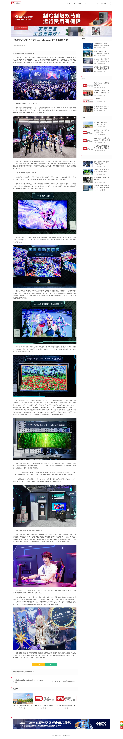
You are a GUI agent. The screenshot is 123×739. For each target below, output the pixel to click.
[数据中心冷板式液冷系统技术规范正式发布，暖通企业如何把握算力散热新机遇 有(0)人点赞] (88, 188)
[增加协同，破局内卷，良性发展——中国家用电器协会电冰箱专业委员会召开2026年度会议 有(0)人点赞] (88, 93)
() (38, 664)
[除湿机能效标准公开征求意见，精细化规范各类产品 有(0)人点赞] (88, 172)
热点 (79, 3)
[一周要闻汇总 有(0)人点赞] (88, 101)
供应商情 (103, 3)
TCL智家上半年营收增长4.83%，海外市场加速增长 (66, 705)
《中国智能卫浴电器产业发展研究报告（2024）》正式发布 (29, 681)
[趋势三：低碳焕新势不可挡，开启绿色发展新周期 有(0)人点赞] (88, 69)
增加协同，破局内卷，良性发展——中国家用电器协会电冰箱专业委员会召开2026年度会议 (101, 92)
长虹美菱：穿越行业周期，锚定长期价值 (23, 705)
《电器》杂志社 (54, 735)
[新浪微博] (121, 727)
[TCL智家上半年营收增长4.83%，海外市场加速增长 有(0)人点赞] (88, 140)
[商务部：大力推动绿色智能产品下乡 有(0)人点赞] (88, 85)
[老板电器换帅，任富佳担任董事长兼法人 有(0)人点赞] (88, 132)
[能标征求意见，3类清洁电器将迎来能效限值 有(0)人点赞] (88, 164)
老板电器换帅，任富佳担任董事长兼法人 (45, 705)
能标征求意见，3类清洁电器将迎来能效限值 (102, 163)
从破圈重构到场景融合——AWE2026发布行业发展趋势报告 (101, 44)
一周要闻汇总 (98, 98)
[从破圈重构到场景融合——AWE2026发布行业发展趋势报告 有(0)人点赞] (88, 46)
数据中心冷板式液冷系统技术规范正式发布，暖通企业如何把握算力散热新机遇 (101, 187)
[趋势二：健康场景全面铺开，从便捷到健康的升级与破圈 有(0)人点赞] (88, 61)
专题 (74, 3)
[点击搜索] (110, 4)
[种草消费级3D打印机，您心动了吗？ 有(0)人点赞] (88, 180)
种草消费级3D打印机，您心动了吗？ (101, 178)
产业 (85, 3)
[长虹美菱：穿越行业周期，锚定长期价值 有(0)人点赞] (88, 125)
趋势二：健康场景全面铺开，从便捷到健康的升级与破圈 (101, 60)
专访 (96, 3)
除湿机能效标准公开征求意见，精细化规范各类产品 (101, 171)
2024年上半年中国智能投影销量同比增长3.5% (63, 681)
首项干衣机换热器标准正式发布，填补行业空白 (101, 107)
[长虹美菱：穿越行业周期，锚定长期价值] (23, 698)
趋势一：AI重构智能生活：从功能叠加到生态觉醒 (101, 52)
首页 (68, 3)
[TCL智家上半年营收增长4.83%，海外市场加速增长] (66, 698)
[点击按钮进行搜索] (121, 722)
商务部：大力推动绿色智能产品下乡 (101, 84)
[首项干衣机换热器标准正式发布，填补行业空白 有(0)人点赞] (88, 109)
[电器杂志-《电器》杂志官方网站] (16, 2)
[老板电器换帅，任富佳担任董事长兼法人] (45, 698)
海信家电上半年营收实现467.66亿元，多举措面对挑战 (101, 147)
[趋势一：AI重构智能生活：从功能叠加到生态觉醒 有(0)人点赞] (88, 53)
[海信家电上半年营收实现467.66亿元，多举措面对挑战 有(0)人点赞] (88, 148)
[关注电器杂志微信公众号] (121, 725)
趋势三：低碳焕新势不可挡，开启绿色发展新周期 (101, 68)
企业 (91, 3)
